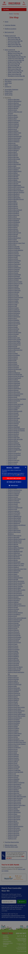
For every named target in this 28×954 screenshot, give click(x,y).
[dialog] (14, 477)
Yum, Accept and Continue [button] (14, 478)
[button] (14, 485)
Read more (21, 474)
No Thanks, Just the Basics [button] (14, 482)
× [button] (25, 467)
